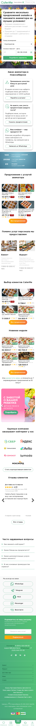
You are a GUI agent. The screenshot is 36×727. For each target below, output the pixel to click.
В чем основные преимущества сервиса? (15, 565)
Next (34, 406)
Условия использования (15, 694)
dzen (15, 655)
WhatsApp (19, 584)
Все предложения (18, 221)
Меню (18, 725)
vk (20, 655)
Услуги (4, 680)
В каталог (10, 411)
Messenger (19, 603)
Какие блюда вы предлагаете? (16, 550)
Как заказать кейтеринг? (14, 544)
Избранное (3, 725)
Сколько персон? (9, 48)
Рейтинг (13, 690)
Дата (18, 48)
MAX (19, 597)
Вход (32, 725)
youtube (24, 655)
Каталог (10, 725)
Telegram (19, 590)
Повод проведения (9, 40)
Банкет (4, 665)
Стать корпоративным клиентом (18, 469)
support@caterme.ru (12, 648)
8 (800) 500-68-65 (22, 646)
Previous (2, 406)
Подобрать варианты (18, 58)
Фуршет (4, 669)
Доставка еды (6, 672)
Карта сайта (28, 697)
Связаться (25, 725)
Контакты (20, 692)
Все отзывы (18, 522)
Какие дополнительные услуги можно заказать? (15, 557)
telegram (11, 655)
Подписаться (18, 637)
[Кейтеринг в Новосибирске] (7, 2)
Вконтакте (19, 610)
